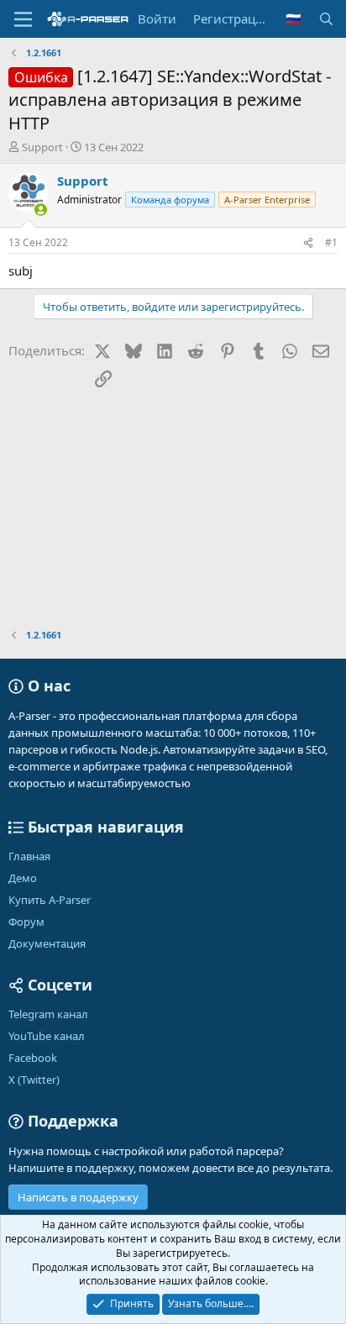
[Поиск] (326, 18)
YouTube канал (46, 1035)
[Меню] (23, 19)
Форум (26, 921)
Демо (22, 877)
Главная (29, 856)
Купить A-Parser (49, 899)
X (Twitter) (34, 1079)
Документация (47, 943)
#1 (331, 242)
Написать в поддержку (78, 1197)
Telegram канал (48, 1014)
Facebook (32, 1057)
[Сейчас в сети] (41, 210)
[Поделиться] (308, 243)
